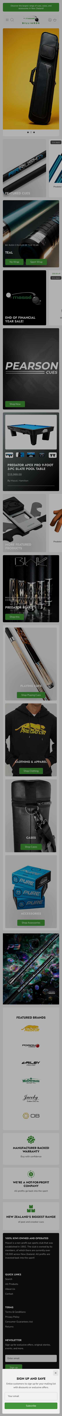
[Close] (55, 1373)
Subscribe (31, 1405)
